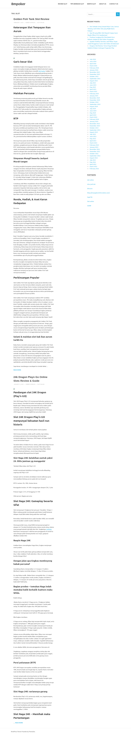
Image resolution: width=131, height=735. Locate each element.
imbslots (49, 529)
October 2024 (94, 102)
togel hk (89, 197)
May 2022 (93, 162)
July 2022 (93, 160)
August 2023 (94, 132)
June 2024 (93, 111)
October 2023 (94, 128)
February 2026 (94, 68)
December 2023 (95, 123)
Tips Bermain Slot (77, 4)
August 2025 (94, 81)
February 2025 (94, 93)
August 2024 (94, 106)
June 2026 (93, 61)
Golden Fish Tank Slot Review (31, 19)
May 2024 (93, 113)
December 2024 (95, 98)
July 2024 (93, 108)
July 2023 (93, 134)
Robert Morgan (30, 22)
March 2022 (93, 166)
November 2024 (95, 100)
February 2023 (94, 145)
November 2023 (95, 126)
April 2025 (93, 89)
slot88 (89, 205)
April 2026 (93, 63)
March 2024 (93, 117)
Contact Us (113, 4)
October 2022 (94, 153)
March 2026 (93, 66)
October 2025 (94, 76)
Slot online (90, 201)
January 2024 (94, 121)
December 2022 (95, 149)
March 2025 (93, 91)
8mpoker (18, 4)
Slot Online (40, 22)
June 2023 (93, 136)
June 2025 (93, 85)
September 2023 (95, 130)
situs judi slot (91, 184)
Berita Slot (91, 4)
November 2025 (95, 74)
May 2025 (93, 87)
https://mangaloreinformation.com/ (98, 193)
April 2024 (93, 115)
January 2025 (94, 96)
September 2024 (95, 104)
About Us (102, 4)
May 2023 (93, 138)
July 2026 (93, 59)
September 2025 (95, 78)
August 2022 (94, 158)
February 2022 (94, 168)
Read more (17, 370)
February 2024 (94, 119)
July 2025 (93, 83)
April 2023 (93, 141)
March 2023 (93, 143)
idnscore (90, 188)
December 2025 (95, 72)
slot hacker (41, 71)
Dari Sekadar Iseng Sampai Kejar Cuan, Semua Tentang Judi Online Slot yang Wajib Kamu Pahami (103, 29)
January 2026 (94, 70)
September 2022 (95, 156)
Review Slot (62, 4)
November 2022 (95, 151)
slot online (90, 180)
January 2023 (94, 147)
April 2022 (93, 164)
